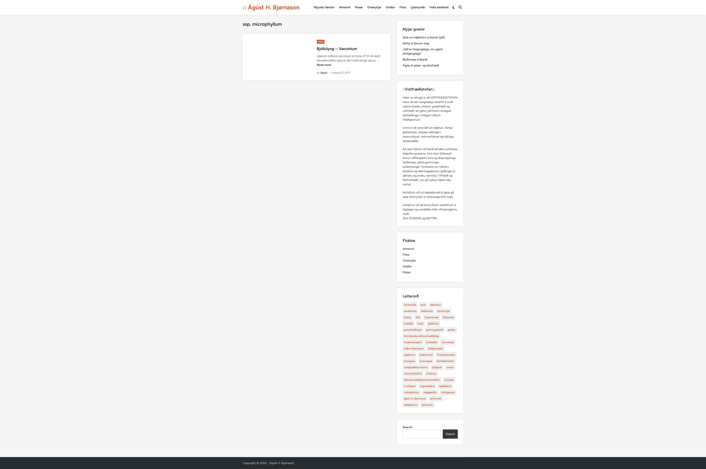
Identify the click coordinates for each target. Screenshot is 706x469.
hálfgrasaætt (435, 348)
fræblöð (408, 323)
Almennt (344, 7)
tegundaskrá (427, 386)
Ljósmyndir (418, 7)
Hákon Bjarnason (414, 348)
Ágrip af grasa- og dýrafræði (421, 65)
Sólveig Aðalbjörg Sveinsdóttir (422, 379)
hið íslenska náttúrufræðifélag (421, 336)
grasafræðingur (413, 329)
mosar (450, 367)
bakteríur (435, 304)
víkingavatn (448, 392)
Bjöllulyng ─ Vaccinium (337, 48)
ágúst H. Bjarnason (415, 398)
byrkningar (443, 311)
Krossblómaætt (446, 354)
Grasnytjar (374, 7)
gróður (451, 329)
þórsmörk (427, 404)
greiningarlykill (434, 329)
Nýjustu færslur (324, 7)
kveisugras (426, 361)
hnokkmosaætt (413, 342)
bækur (407, 317)
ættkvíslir (436, 398)
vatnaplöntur (411, 392)
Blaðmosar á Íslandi (415, 59)
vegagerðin (430, 392)
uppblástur (445, 386)
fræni (420, 323)
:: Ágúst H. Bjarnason (271, 7)
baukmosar (410, 311)
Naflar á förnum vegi (416, 43)
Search (407, 427)
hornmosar (448, 342)
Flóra (403, 7)
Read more (324, 65)
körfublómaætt (445, 361)
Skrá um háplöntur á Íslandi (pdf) (424, 37)
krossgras (409, 361)
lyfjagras (437, 367)
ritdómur (431, 373)
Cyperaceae (431, 317)
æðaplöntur (410, 404)
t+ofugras (410, 386)
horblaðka (431, 342)
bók (418, 317)
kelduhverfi (426, 354)
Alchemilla (410, 304)
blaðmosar (427, 311)
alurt (423, 304)
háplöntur (409, 354)
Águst (323, 72)
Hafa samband (439, 7)
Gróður (390, 7)
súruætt (449, 379)
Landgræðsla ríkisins (416, 367)
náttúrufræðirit (413, 373)
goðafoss (433, 323)
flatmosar (448, 317)
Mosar (359, 7)
